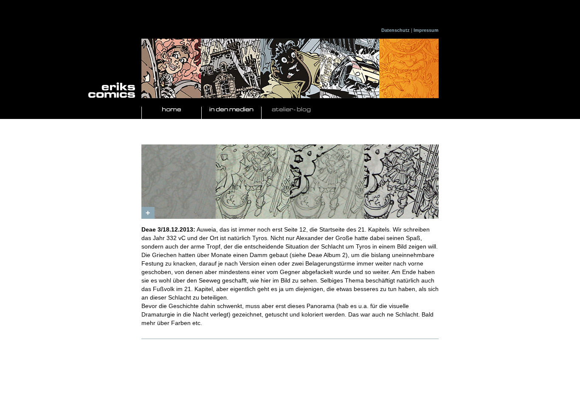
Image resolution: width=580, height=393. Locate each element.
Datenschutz (395, 30)
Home (171, 110)
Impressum (426, 30)
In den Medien (231, 110)
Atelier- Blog (291, 110)
